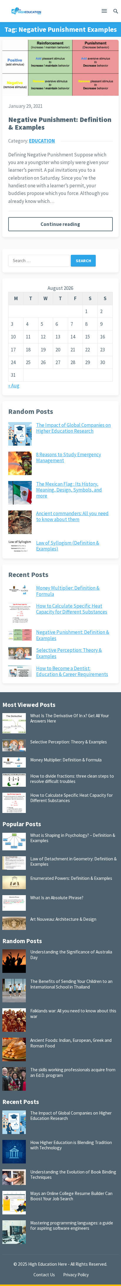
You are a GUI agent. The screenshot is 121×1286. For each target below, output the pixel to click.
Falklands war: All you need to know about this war (73, 1013)
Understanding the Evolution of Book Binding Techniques (73, 1174)
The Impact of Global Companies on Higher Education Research (73, 428)
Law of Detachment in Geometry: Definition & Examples (73, 861)
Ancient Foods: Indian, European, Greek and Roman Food (71, 1042)
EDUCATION (42, 141)
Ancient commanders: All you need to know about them (72, 516)
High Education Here (47, 1264)
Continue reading (60, 224)
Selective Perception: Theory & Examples (69, 653)
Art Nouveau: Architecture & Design (63, 919)
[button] (104, 12)
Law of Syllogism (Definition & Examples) (67, 546)
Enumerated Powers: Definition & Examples (71, 878)
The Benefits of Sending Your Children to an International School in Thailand (71, 983)
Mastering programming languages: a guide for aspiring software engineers (71, 1225)
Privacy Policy (76, 1274)
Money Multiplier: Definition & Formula (68, 591)
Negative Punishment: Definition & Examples (59, 123)
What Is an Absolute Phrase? (56, 897)
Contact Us (44, 1274)
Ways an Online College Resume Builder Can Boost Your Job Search (71, 1196)
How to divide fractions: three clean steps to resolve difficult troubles (72, 778)
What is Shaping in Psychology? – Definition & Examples (72, 837)
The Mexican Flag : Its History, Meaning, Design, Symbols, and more (69, 490)
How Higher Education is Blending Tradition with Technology (71, 1145)
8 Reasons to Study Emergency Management (68, 457)
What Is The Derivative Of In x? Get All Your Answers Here (69, 718)
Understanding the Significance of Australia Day (71, 954)
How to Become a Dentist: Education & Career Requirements (72, 671)
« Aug (13, 385)
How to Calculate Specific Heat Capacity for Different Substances (71, 609)
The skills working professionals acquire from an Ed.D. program (72, 1072)
